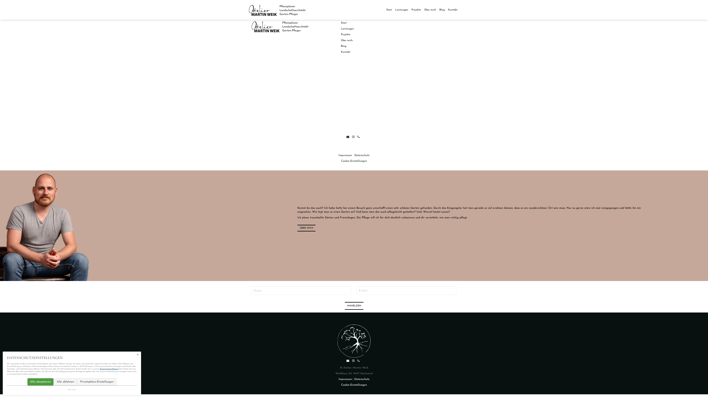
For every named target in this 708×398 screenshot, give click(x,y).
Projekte (416, 9)
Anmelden (354, 306)
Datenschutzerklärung (109, 369)
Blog (442, 9)
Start (389, 9)
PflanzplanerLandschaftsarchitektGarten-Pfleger (293, 10)
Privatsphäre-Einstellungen (97, 381)
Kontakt (452, 9)
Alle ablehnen (65, 381)
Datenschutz (361, 155)
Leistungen (401, 9)
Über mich (430, 9)
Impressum (345, 155)
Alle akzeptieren (40, 381)
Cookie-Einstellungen (354, 161)
